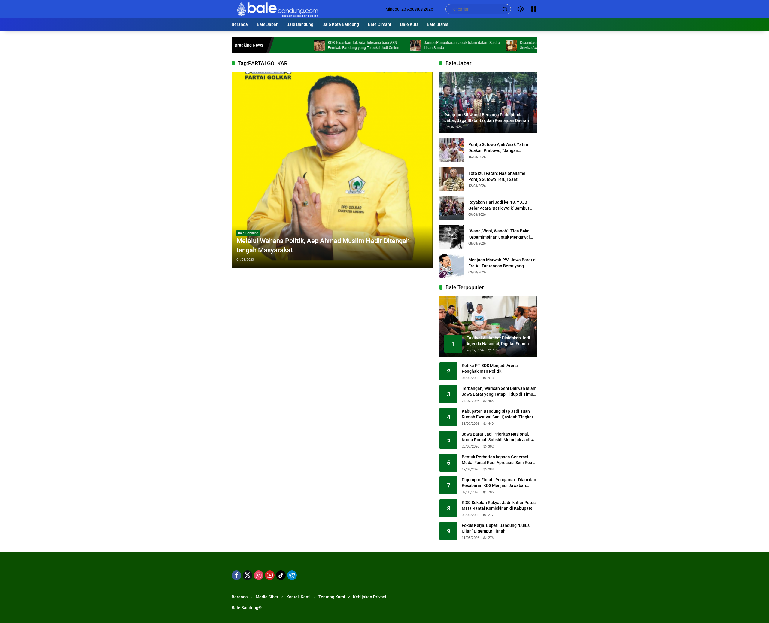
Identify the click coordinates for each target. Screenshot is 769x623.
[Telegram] (292, 575)
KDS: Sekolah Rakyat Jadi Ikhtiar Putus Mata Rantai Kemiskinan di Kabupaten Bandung (499, 506)
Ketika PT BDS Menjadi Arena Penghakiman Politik (490, 368)
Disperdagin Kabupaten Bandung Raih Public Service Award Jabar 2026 (530, 45)
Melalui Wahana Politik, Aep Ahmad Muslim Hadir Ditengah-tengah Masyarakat (324, 245)
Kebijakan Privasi (369, 596)
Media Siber (267, 596)
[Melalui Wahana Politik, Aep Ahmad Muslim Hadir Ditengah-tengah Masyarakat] (332, 170)
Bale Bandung (248, 233)
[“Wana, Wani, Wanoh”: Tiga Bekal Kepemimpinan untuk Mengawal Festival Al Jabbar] (451, 237)
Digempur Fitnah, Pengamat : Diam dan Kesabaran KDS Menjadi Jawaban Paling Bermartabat (499, 483)
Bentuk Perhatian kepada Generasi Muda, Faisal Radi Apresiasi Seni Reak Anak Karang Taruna (498, 460)
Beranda (240, 596)
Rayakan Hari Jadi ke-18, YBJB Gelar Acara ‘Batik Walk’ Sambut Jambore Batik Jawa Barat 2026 (498, 205)
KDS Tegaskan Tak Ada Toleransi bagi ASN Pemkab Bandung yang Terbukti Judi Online (337, 45)
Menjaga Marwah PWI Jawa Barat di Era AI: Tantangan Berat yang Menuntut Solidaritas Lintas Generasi (502, 263)
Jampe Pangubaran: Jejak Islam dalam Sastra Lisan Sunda (436, 45)
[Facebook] (236, 575)
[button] (505, 9)
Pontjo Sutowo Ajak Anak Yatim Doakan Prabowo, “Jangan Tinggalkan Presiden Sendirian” (498, 147)
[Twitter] (247, 575)
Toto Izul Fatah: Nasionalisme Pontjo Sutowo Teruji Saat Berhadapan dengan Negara (496, 176)
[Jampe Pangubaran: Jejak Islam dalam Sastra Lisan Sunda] (389, 45)
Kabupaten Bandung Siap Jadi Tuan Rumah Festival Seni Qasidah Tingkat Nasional (497, 414)
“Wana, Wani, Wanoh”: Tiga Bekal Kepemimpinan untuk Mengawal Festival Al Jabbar (499, 234)
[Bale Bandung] (277, 8)
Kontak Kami (298, 596)
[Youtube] (270, 575)
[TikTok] (281, 575)
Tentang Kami (331, 596)
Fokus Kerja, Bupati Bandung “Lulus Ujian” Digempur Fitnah (496, 528)
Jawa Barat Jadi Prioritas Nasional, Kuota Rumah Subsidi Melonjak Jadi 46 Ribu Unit (499, 437)
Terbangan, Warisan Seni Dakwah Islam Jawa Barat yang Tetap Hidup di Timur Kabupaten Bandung (499, 391)
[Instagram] (258, 575)
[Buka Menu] (533, 9)
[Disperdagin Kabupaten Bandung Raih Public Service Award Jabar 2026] (485, 45)
